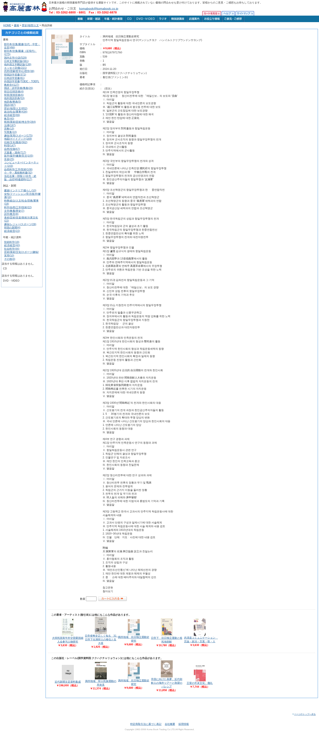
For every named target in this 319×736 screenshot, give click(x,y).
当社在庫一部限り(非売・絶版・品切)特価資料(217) (20, 178)
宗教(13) (9, 128)
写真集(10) (10, 132)
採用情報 (183, 724)
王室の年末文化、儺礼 (200, 683)
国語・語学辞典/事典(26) (18, 88)
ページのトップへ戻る (305, 714)
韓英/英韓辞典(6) (14, 95)
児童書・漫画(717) (15, 152)
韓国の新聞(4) (12, 227)
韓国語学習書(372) (15, 74)
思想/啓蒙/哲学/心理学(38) (19, 71)
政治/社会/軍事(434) (15, 111)
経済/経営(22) (12, 231)
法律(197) (10, 125)
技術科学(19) (11, 242)
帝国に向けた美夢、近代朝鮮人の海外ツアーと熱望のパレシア (166, 683)
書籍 (16, 25)
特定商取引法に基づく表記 (145, 724)
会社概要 (170, 724)
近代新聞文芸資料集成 (68, 681)
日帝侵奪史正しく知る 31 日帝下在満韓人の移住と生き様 (102, 639)
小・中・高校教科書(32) (18, 172)
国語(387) (10, 105)
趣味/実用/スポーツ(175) (18, 135)
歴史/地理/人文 (30, 25)
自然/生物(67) (12, 149)
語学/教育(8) (11, 214)
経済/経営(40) (12, 245)
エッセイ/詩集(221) (15, 67)
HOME (7, 25)
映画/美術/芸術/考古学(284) (20, 121)
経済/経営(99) (12, 115)
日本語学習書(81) (14, 78)
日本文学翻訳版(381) (16, 61)
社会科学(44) (11, 248)
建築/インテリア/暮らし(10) (20, 190)
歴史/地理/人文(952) (15, 108)
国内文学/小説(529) (15, 57)
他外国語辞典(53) (14, 98)
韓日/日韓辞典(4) (14, 91)
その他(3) (9, 259)
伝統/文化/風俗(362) (15, 142)
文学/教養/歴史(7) (14, 210)
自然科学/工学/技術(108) (18, 169)
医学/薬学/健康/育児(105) (18, 155)
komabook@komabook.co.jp (98, 8)
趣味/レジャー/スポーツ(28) (20, 224)
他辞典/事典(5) (12, 101)
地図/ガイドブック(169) (18, 138)
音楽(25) (9, 159)
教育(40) (9, 118)
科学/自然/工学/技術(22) (18, 207)
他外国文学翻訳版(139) (17, 64)
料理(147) (10, 145)
